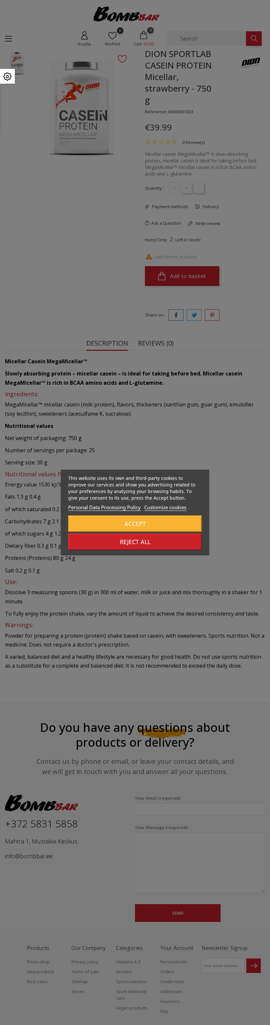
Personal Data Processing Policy (104, 507)
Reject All (135, 542)
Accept (135, 524)
